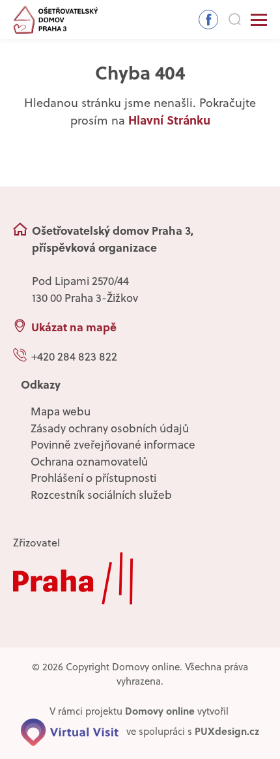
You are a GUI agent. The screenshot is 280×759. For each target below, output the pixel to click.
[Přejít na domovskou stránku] (56, 20)
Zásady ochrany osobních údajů (110, 428)
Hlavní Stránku (169, 120)
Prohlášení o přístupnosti (93, 478)
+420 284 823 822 (74, 357)
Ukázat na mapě (74, 327)
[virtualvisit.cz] (70, 731)
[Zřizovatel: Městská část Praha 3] (140, 578)
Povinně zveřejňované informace (113, 445)
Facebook (208, 19)
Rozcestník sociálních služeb (101, 495)
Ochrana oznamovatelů (89, 461)
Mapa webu (61, 411)
